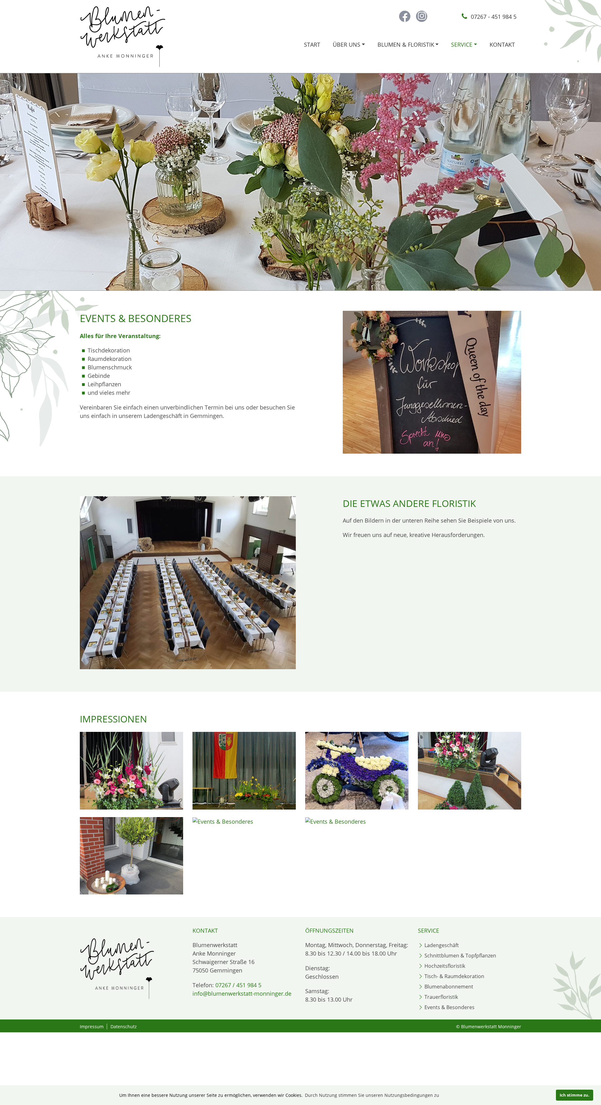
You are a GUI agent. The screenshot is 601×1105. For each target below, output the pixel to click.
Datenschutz (123, 1026)
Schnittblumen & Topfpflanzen (460, 955)
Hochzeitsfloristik (444, 965)
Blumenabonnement (448, 986)
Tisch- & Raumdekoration (454, 976)
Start (312, 44)
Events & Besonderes (449, 1007)
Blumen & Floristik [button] (406, 44)
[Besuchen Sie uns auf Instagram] (421, 16)
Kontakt (502, 44)
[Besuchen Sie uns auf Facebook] (404, 16)
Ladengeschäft (441, 945)
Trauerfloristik (441, 996)
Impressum (92, 1026)
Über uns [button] (346, 44)
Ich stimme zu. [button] (574, 1095)
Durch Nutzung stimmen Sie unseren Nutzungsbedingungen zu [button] (372, 1095)
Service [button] (461, 44)
